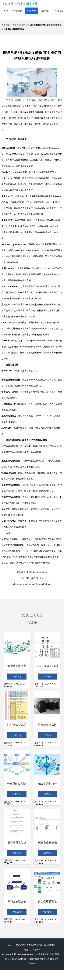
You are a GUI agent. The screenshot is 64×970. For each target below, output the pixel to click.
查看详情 (17, 676)
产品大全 (31, 11)
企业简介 (17, 11)
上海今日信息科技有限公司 (19, 3)
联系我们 (45, 11)
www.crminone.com (28, 954)
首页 (5, 11)
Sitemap (32, 963)
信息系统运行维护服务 (48, 954)
